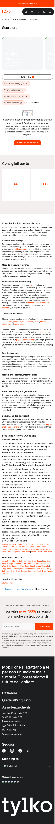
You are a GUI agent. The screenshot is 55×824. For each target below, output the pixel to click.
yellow (36, 322)
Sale (11, 583)
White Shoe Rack (9, 544)
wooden (29, 322)
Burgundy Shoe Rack (21, 552)
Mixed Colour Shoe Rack (41, 552)
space (33, 285)
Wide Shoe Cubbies (10, 566)
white (4, 322)
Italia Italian (13, 766)
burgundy (6, 324)
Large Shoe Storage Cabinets (14, 561)
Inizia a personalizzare (27, 142)
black (9, 322)
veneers (43, 332)
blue (19, 322)
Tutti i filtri (27, 77)
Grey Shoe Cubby (42, 544)
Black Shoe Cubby (25, 544)
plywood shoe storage (25, 340)
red (41, 322)
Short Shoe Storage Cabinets (23, 571)
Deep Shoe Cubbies (10, 569)
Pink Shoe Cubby (33, 547)
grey (14, 322)
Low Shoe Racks (35, 561)
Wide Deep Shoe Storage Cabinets (34, 566)
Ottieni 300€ (44, 626)
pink (24, 322)
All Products (24, 589)
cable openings (20, 249)
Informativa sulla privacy (21, 645)
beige (46, 322)
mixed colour (19, 324)
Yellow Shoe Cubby (22, 549)
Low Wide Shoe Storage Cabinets (37, 564)
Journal (5, 583)
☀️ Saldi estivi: (27, 3)
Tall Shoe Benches (27, 569)
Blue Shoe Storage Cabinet (13, 547)
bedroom (6, 308)
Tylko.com (7, 589)
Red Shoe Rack (37, 549)
